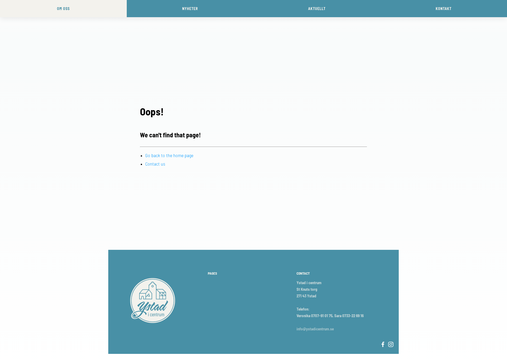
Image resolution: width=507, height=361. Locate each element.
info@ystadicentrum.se (315, 328)
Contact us (155, 164)
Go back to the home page (169, 155)
